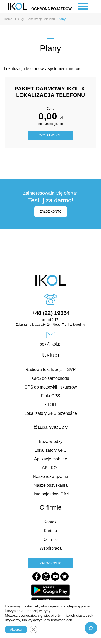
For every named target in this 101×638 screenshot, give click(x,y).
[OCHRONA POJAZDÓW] (17, 6)
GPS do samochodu (50, 378)
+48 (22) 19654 (51, 313)
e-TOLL (50, 404)
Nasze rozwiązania (50, 476)
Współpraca (51, 548)
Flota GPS (50, 396)
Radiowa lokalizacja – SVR (50, 369)
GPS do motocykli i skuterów (50, 387)
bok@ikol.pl (50, 344)
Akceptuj (16, 629)
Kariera (50, 531)
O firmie (51, 539)
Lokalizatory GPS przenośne (50, 413)
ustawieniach (61, 620)
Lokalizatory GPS (50, 450)
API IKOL (50, 467)
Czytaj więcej (50, 135)
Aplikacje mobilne (50, 459)
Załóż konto (50, 211)
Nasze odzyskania (51, 485)
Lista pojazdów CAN (50, 494)
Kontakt (50, 522)
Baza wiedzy (50, 441)
